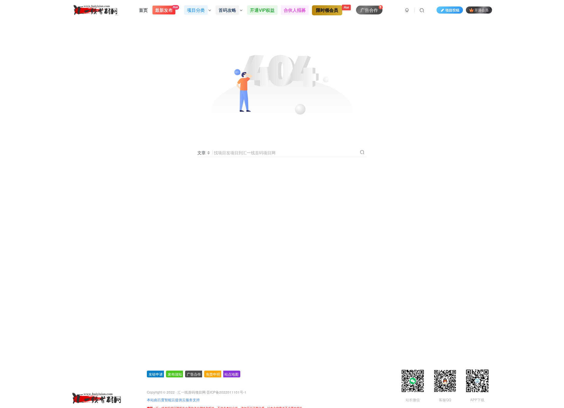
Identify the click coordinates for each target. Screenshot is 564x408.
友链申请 (156, 374)
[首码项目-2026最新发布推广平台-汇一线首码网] (96, 397)
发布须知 (175, 374)
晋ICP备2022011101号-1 (226, 392)
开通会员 (481, 9)
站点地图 (231, 374)
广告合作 (194, 374)
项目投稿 (452, 9)
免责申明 (213, 374)
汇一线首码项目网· (192, 392)
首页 (143, 10)
